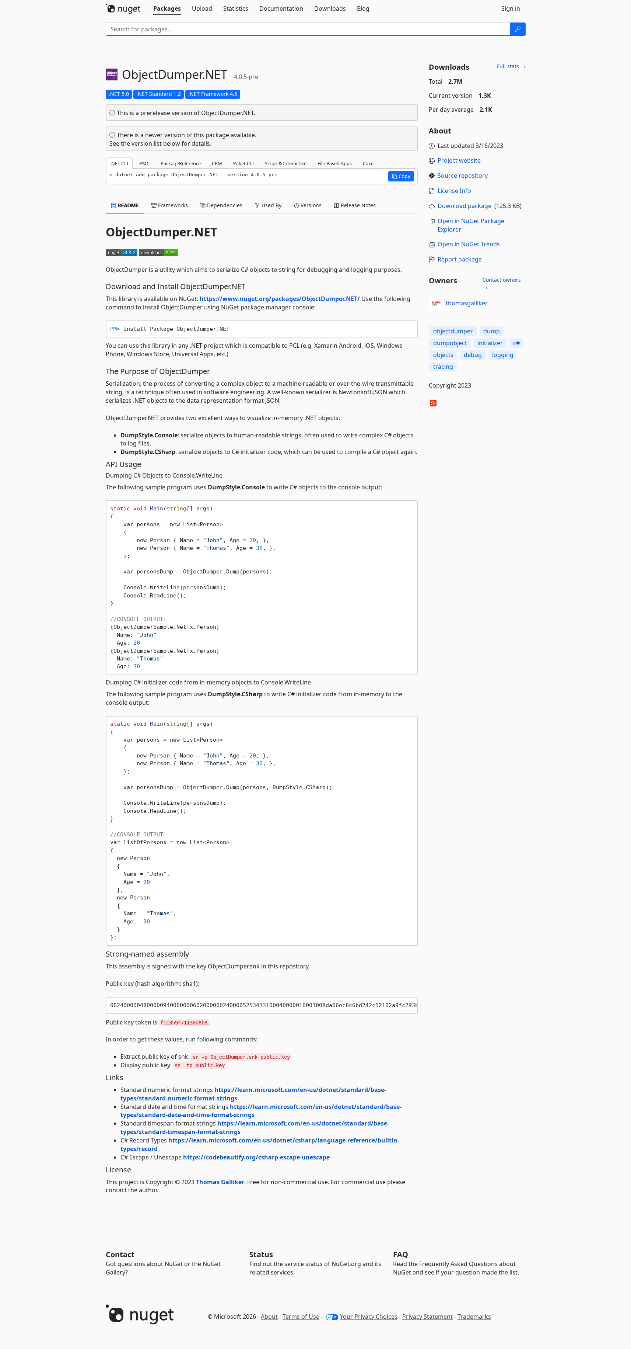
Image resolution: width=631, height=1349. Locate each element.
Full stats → (511, 66)
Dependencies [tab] (224, 205)
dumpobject (450, 343)
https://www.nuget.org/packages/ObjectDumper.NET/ (280, 299)
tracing (443, 367)
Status (261, 1254)
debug (473, 355)
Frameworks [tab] (172, 205)
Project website (459, 160)
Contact (120, 1254)
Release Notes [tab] (357, 205)
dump (491, 331)
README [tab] (127, 205)
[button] (401, 176)
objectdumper (453, 331)
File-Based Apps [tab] (335, 163)
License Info (454, 191)
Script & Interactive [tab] (285, 163)
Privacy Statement (427, 1316)
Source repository (463, 175)
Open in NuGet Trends (469, 244)
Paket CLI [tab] (243, 163)
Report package (460, 259)
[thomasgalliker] (436, 303)
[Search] (518, 29)
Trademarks (474, 1316)
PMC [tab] (144, 163)
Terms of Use (301, 1316)
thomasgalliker (467, 303)
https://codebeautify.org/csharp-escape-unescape (256, 1157)
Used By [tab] (270, 205)
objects (443, 355)
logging (502, 355)
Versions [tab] (310, 205)
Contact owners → (502, 283)
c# (516, 343)
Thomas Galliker (220, 1182)
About (269, 1316)
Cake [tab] (368, 163)
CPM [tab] (217, 163)
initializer (490, 343)
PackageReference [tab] (181, 163)
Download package (464, 206)
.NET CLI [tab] (119, 163)
